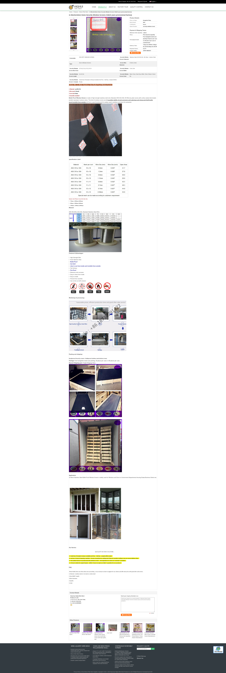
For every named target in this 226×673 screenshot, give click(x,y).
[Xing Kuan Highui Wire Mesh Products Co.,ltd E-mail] (71, 605)
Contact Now (136, 53)
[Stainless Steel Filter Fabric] (75, 627)
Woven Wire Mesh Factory (77, 654)
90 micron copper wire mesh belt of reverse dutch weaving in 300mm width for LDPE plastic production (124, 658)
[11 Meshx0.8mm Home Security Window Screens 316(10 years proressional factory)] (104, 34)
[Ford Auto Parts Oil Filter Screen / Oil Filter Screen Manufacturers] (150, 627)
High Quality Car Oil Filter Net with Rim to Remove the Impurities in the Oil (125, 635)
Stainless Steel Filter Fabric (74, 633)
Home (94, 7)
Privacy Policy (77, 671)
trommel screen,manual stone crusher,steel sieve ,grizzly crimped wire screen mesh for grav (80, 651)
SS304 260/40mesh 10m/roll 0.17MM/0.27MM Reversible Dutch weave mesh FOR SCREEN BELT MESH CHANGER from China (123, 653)
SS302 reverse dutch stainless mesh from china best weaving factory (123, 662)
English (153, 1)
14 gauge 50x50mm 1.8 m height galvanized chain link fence (100, 659)
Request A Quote (142, 1)
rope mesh (109, 633)
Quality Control (136, 7)
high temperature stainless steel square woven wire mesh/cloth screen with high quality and (100, 636)
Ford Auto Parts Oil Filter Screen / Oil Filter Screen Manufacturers (150, 634)
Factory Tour (123, 7)
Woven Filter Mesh (83, 12)
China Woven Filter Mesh (87, 671)
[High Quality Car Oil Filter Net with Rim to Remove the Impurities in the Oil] (125, 627)
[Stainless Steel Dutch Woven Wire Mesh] (88, 627)
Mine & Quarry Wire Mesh (80, 646)
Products (102, 7)
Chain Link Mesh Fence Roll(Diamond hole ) (101, 647)
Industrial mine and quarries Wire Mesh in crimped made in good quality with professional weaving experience (80, 657)
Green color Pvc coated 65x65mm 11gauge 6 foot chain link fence (101, 663)
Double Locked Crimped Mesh (78, 660)
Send (152, 649)
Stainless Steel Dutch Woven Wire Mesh (87, 633)
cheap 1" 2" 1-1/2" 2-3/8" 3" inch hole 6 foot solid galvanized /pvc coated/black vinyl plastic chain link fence (102, 652)
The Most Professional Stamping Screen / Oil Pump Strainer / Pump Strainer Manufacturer (137, 635)
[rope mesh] (113, 627)
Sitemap (143, 656)
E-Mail (138, 656)
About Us (112, 7)
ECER (150, 671)
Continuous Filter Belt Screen (123, 647)
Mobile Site (140, 658)
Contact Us (149, 7)
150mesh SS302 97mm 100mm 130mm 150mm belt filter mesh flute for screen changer (124, 666)
